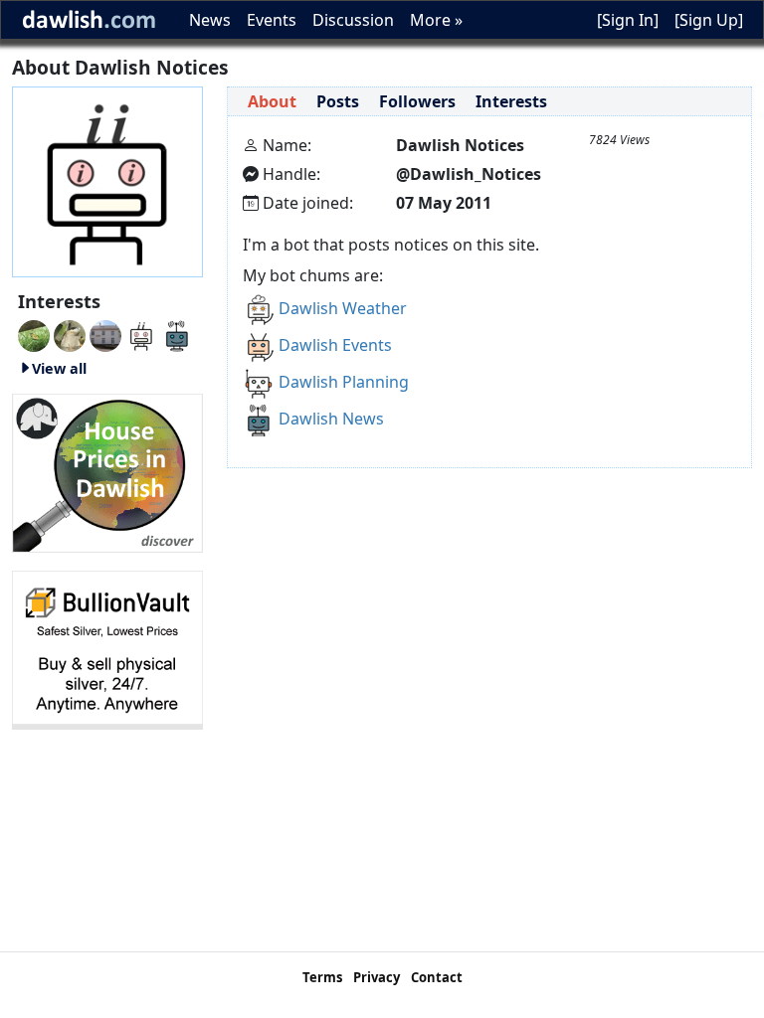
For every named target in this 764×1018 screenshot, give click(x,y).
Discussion (353, 20)
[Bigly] (107, 471)
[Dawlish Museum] (105, 334)
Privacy (376, 977)
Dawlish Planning (344, 382)
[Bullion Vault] (107, 648)
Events (271, 20)
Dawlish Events (335, 345)
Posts (337, 101)
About (272, 101)
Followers (417, 101)
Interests (511, 101)
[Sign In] (628, 20)
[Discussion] (34, 334)
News (210, 20)
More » (436, 20)
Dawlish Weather (343, 308)
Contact (437, 977)
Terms (322, 977)
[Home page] (107, 180)
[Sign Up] (708, 20)
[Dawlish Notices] (141, 334)
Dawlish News (331, 418)
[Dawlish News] (177, 334)
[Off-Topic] (70, 334)
